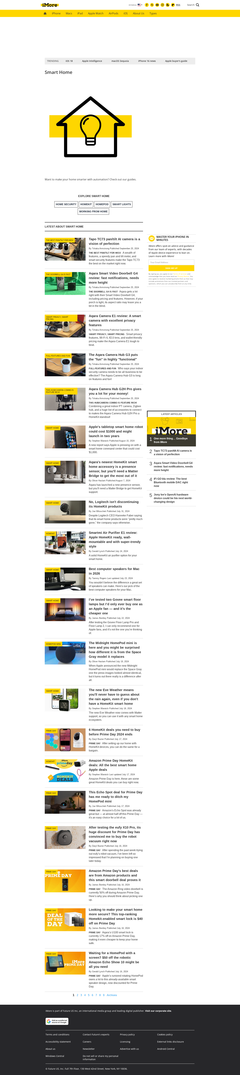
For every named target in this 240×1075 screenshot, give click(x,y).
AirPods (113, 13)
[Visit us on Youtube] (157, 5)
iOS (126, 13)
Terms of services (180, 274)
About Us (138, 13)
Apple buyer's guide (176, 60)
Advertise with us (129, 1048)
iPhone (56, 13)
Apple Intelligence (92, 60)
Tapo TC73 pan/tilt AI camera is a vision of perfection (173, 452)
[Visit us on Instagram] (162, 5)
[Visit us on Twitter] (152, 5)
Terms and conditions (57, 1034)
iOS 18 (69, 60)
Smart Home (52, 428)
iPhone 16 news (147, 60)
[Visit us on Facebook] (147, 5)
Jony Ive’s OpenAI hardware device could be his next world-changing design (173, 498)
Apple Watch (96, 13)
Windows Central (55, 1056)
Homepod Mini (53, 644)
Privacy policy (127, 1034)
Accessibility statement (58, 1041)
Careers (87, 1041)
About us (50, 1048)
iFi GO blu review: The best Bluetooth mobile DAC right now (171, 482)
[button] (193, 5)
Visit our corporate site (158, 1010)
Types (153, 13)
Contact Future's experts (96, 1034)
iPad (80, 13)
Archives (112, 995)
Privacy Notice (183, 276)
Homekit (50, 533)
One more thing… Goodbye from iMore (171, 440)
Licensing (125, 1041)
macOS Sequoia (120, 60)
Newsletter (89, 1048)
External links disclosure (170, 1041)
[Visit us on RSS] (168, 5)
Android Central (166, 1048)
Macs (69, 13)
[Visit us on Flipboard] (173, 5)
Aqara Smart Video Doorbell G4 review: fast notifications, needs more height (173, 467)
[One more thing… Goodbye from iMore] (171, 431)
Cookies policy (165, 1034)
